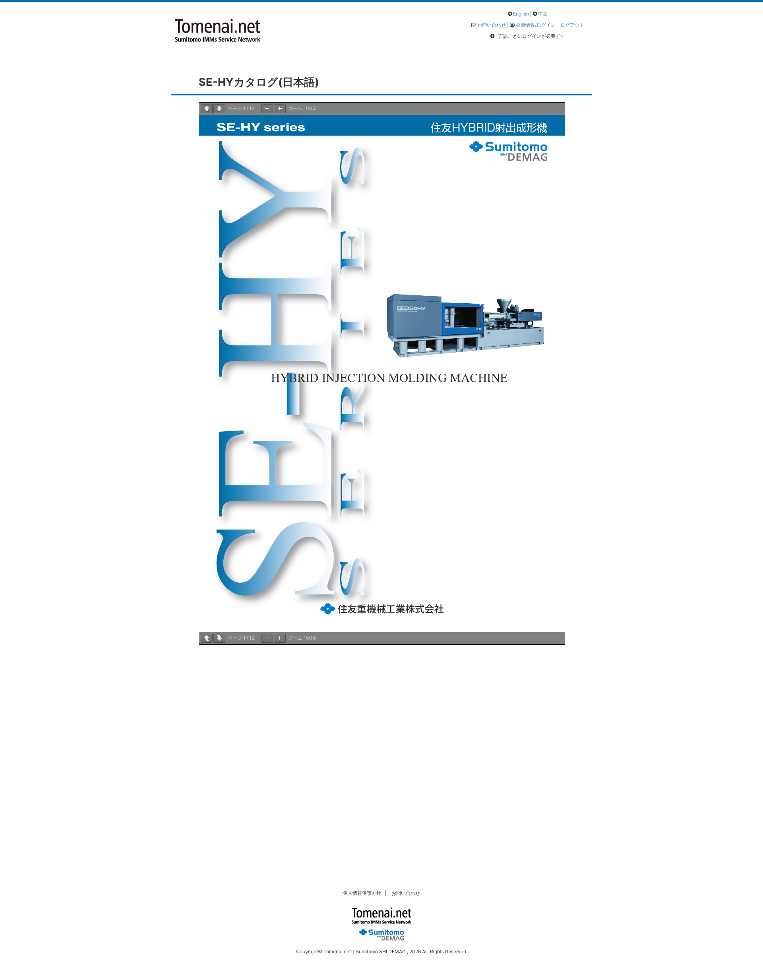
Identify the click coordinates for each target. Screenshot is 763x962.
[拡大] (280, 108)
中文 (543, 14)
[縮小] (267, 108)
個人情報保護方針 (362, 893)
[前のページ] (207, 108)
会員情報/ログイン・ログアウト (550, 25)
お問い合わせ (405, 893)
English (521, 14)
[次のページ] (219, 108)
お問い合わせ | (493, 25)
